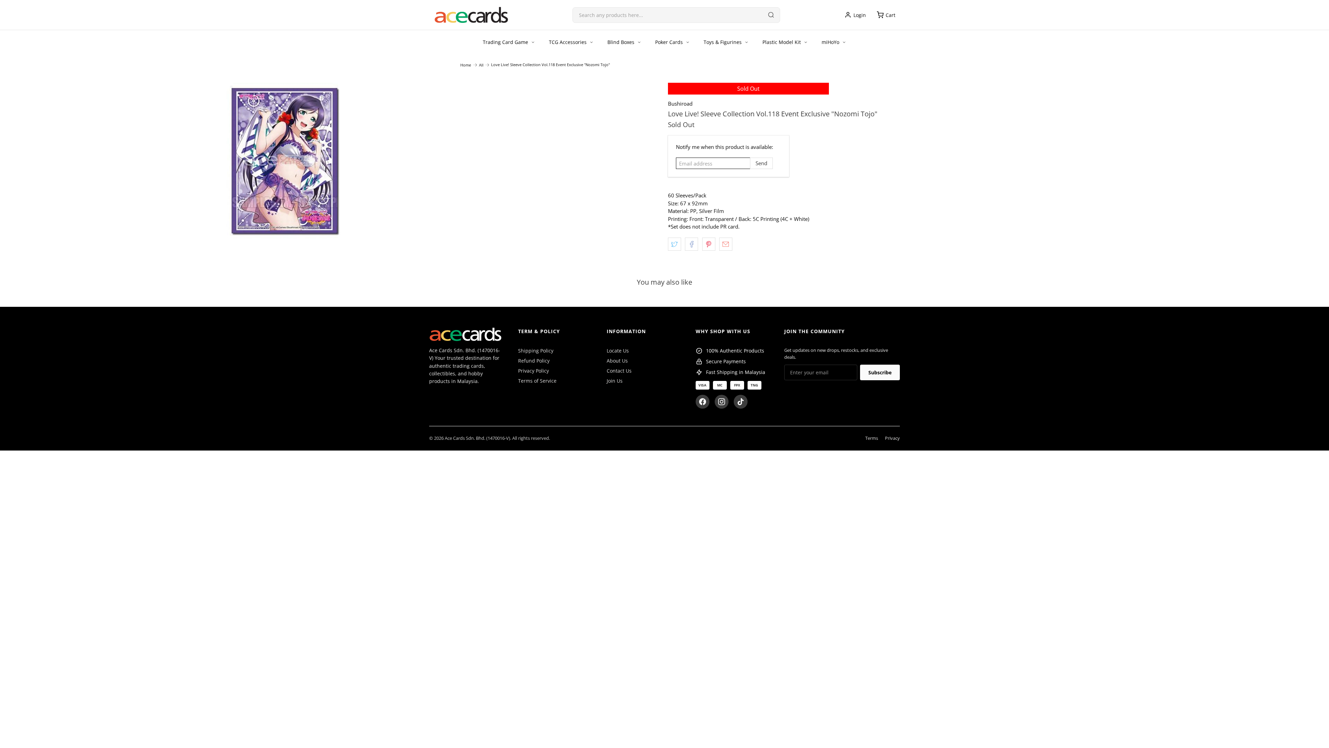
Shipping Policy (535, 350)
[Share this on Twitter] (674, 244)
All (481, 65)
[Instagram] (722, 402)
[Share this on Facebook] (691, 244)
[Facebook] (702, 402)
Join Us (615, 380)
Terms (871, 438)
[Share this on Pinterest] (708, 244)
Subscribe (880, 372)
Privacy (892, 438)
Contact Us (619, 370)
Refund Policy (534, 360)
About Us (617, 360)
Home (465, 65)
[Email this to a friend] (725, 244)
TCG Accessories (568, 42)
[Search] (771, 15)
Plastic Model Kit (781, 42)
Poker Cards (669, 42)
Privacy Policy (533, 370)
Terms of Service (537, 380)
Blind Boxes (620, 42)
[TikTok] (741, 402)
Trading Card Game (505, 42)
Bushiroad (680, 103)
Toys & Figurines (723, 42)
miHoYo (830, 42)
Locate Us (618, 350)
